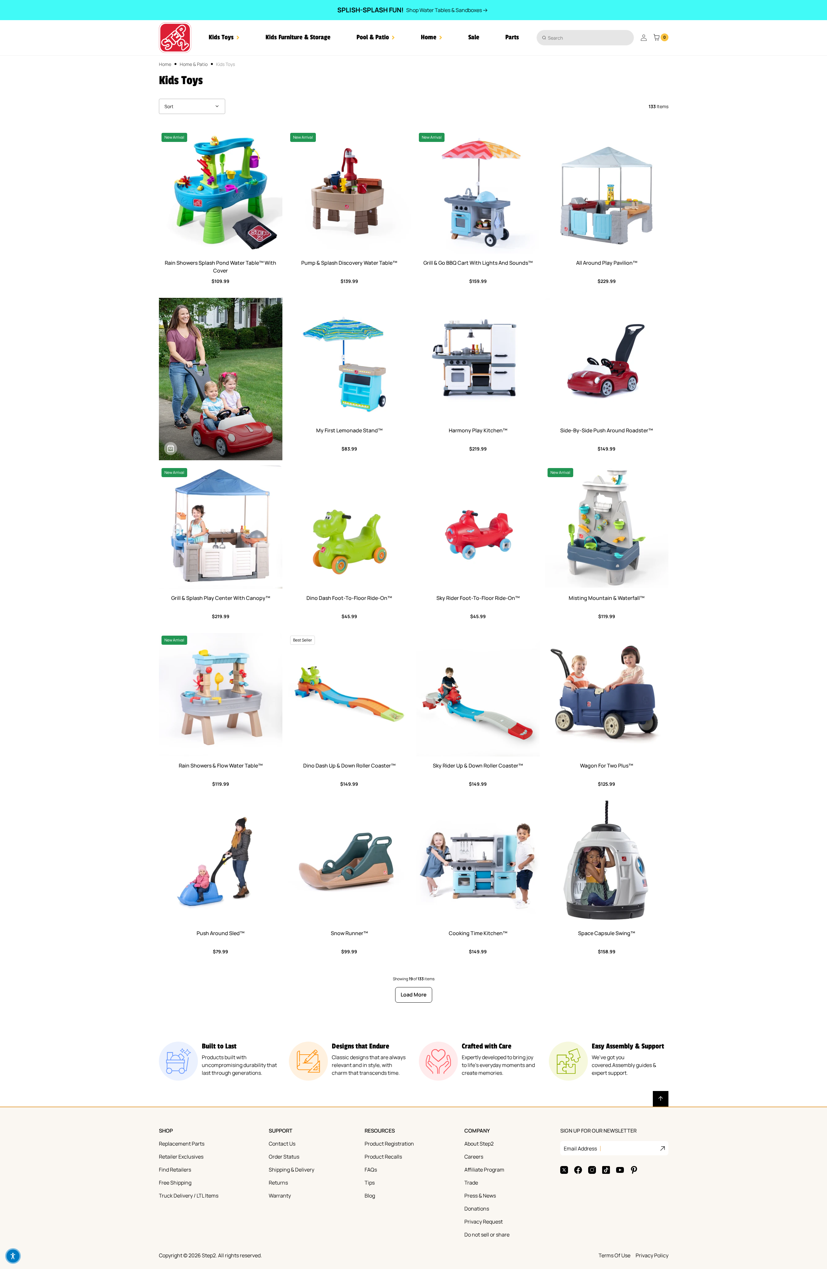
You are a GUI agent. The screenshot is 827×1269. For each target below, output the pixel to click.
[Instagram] (592, 1170)
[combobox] (585, 37)
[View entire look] (170, 448)
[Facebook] (578, 1170)
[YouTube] (620, 1170)
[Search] (544, 37)
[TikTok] (606, 1170)
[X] (564, 1170)
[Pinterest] (634, 1170)
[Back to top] (660, 1099)
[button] (224, 37)
